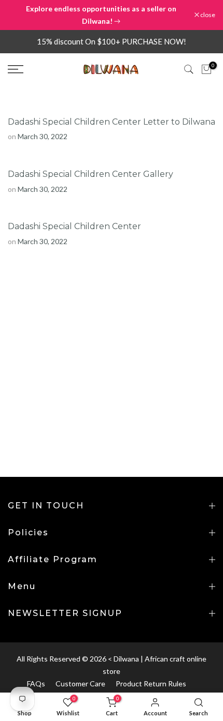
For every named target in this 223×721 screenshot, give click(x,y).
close (207, 15)
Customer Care (80, 683)
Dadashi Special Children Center (74, 226)
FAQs (36, 683)
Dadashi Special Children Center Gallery (90, 174)
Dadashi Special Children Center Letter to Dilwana (111, 122)
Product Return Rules (151, 683)
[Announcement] (101, 15)
